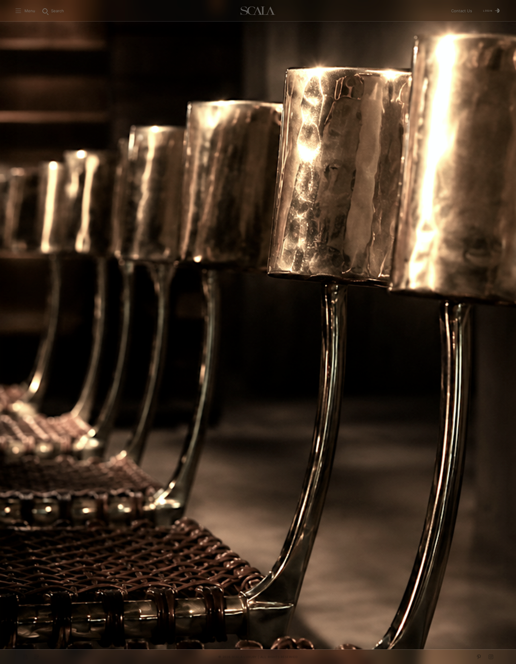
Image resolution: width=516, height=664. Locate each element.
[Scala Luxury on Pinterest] (479, 656)
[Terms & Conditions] (36, 656)
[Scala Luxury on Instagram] (490, 656)
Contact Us (461, 10)
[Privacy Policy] (25, 656)
